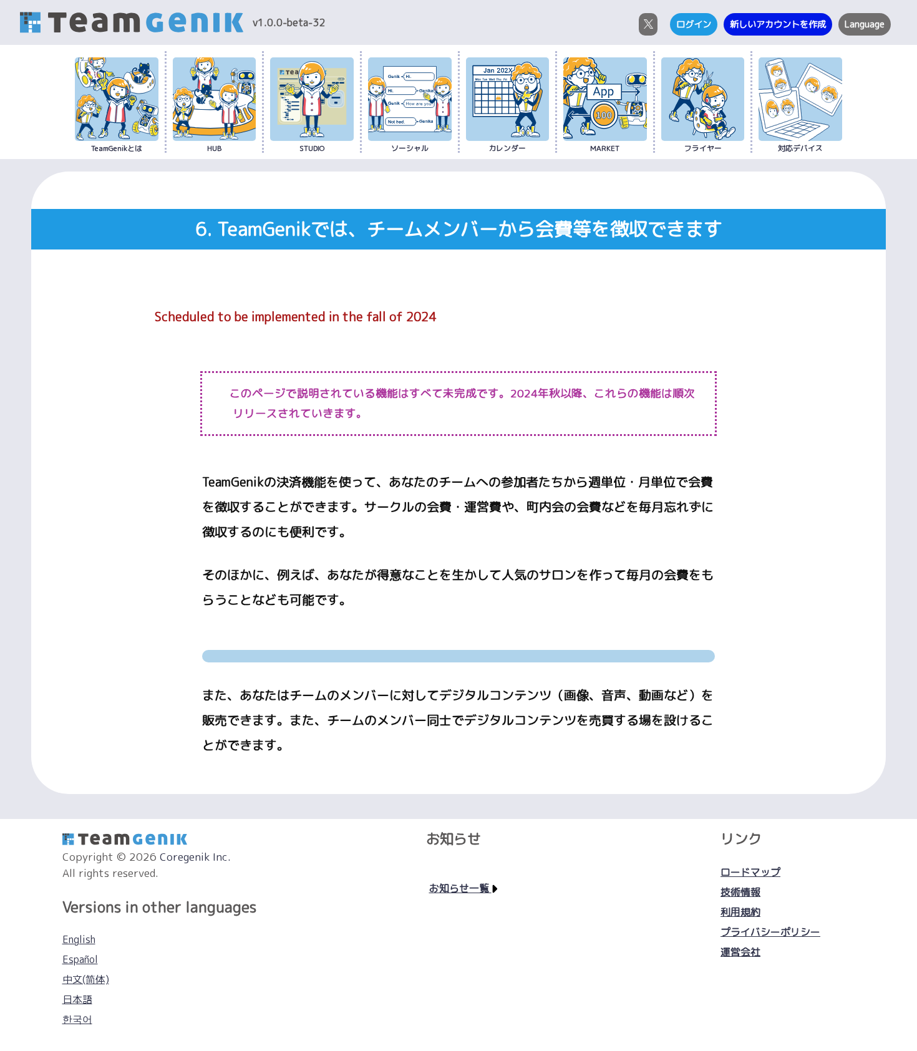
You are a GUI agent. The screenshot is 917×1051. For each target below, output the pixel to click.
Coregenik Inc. (195, 857)
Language (865, 24)
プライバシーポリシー (770, 932)
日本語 (77, 999)
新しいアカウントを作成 (778, 24)
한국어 (77, 1019)
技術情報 (740, 892)
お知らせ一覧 (460, 888)
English (78, 939)
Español (80, 959)
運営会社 (740, 952)
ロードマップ (750, 872)
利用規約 (740, 912)
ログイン (693, 24)
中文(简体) (85, 979)
